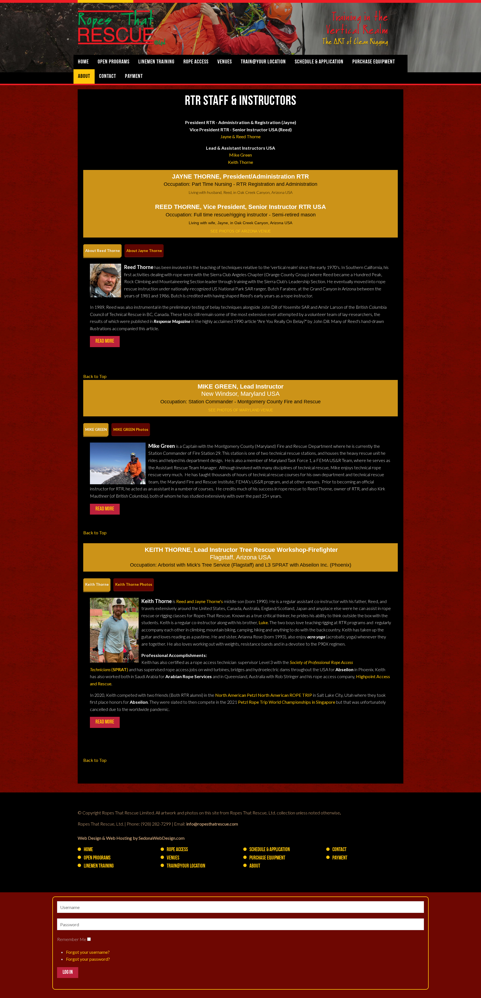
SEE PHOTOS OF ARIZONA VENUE (240, 231)
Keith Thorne (240, 162)
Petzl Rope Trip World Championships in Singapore (286, 702)
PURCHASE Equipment (373, 62)
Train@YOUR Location (263, 62)
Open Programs (113, 62)
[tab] (102, 250)
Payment (134, 76)
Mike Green (240, 154)
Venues (224, 62)
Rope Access (195, 62)
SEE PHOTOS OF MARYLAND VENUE (240, 410)
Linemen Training (156, 62)
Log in (68, 972)
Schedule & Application (319, 62)
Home (83, 62)
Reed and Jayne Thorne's (199, 601)
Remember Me (71, 939)
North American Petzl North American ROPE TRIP (263, 695)
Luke (263, 622)
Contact (107, 76)
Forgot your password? (88, 959)
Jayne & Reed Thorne (240, 136)
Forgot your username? (88, 952)
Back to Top (95, 376)
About (84, 76)
